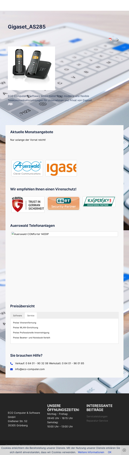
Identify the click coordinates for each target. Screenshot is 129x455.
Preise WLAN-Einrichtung (25, 327)
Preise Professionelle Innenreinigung (31, 332)
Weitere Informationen (91, 452)
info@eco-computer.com (30, 369)
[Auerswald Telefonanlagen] (27, 168)
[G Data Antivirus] (28, 204)
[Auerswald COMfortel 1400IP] (64, 234)
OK (109, 452)
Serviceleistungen (97, 416)
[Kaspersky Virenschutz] (99, 201)
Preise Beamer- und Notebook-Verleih (31, 337)
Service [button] (30, 315)
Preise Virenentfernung (24, 322)
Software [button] (17, 315)
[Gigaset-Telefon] (61, 168)
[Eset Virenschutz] (63, 203)
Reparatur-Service (97, 420)
